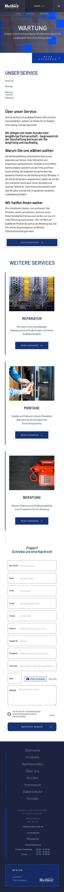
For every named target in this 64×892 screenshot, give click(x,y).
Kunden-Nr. (13, 641)
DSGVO (52, 715)
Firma (11, 591)
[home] (12, 6)
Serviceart (13, 666)
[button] (39, 6)
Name (11, 578)
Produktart (13, 653)
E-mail (11, 603)
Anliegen (12, 690)
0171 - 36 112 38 (32, 822)
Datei (11, 679)
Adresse (12, 628)
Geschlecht (13, 566)
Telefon (12, 616)
